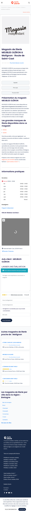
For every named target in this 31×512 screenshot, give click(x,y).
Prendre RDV (15, 92)
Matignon (23, 7)
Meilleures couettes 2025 (10, 465)
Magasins (10, 7)
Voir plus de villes (6, 422)
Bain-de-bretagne (7, 402)
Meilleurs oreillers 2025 (10, 467)
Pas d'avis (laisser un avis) (17, 63)
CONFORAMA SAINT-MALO (10, 378)
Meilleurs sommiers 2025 (10, 463)
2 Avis (10, 369)
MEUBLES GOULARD (8, 354)
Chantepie (5, 408)
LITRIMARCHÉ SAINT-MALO (10, 366)
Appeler (15, 82)
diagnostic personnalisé (8, 159)
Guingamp (5, 419)
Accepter (22, 509)
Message (15, 87)
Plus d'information (11, 509)
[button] (15, 181)
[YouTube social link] (9, 493)
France (13, 7)
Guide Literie (4, 7)
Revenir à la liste (26, 12)
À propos (6, 487)
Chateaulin (5, 411)
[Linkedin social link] (11, 493)
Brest (4, 405)
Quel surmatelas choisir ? (10, 475)
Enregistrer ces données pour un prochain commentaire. (14, 309)
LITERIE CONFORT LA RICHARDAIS (12, 342)
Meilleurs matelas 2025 (10, 459)
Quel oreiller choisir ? (9, 477)
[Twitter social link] (6, 493)
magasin (16, 446)
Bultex (5, 129)
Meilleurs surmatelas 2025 (11, 461)
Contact (6, 489)
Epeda (4, 132)
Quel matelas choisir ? (13, 161)
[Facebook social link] (4, 493)
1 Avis (10, 381)
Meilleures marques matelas (11, 457)
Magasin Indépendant (8, 208)
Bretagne (18, 7)
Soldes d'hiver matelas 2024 (11, 479)
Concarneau (6, 414)
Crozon (4, 416)
